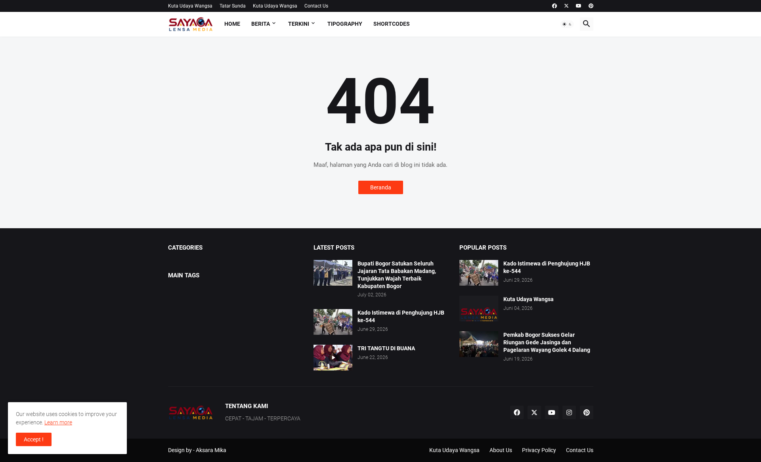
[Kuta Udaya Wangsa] (478, 308)
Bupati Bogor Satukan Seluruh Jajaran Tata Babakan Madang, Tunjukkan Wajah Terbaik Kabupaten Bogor (397, 274)
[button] (567, 24)
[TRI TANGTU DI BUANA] (333, 357)
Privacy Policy (539, 450)
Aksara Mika (211, 450)
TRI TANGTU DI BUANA (386, 348)
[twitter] (566, 6)
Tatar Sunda (233, 6)
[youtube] (578, 6)
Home (232, 24)
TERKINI (298, 24)
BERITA (260, 24)
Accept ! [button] (34, 439)
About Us (500, 450)
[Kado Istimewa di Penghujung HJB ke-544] (333, 322)
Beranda (380, 187)
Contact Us (316, 6)
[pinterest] (591, 6)
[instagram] (569, 412)
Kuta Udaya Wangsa (190, 6)
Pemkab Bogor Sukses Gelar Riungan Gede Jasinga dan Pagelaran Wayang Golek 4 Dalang (546, 342)
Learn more (58, 422)
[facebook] (554, 6)
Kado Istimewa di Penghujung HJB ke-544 (401, 316)
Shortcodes (391, 24)
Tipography (344, 24)
